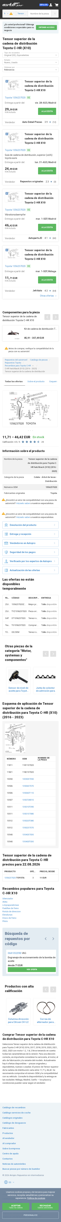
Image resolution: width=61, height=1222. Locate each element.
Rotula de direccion (11, 911)
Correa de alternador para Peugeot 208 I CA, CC (45, 1020)
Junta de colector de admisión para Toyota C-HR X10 (45, 689)
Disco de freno (9, 918)
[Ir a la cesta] (57, 5)
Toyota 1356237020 (15, 97)
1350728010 (28, 800)
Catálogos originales (12, 1118)
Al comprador (9, 1143)
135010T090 (28, 807)
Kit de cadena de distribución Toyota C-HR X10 (40, 329)
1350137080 (28, 814)
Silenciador (7, 898)
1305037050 (28, 779)
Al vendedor (8, 1138)
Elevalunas (7, 915)
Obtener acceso (46, 27)
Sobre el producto (36, 381)
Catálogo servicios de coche (16, 1112)
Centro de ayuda (10, 1153)
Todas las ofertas (14, 381)
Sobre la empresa (11, 1148)
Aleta (4, 902)
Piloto (5, 921)
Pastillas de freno (10, 908)
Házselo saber (23, 503)
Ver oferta (32, 969)
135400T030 (28, 841)
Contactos (7, 1159)
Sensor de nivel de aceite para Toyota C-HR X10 (18, 689)
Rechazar (45, 1207)
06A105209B (17, 953)
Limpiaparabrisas (10, 905)
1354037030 (28, 834)
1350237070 (28, 827)
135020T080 (28, 820)
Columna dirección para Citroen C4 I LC (18, 1020)
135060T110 (28, 793)
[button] (44, 5)
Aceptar (16, 1207)
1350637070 (28, 786)
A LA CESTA (47, 111)
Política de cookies (36, 1198)
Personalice (30, 1215)
